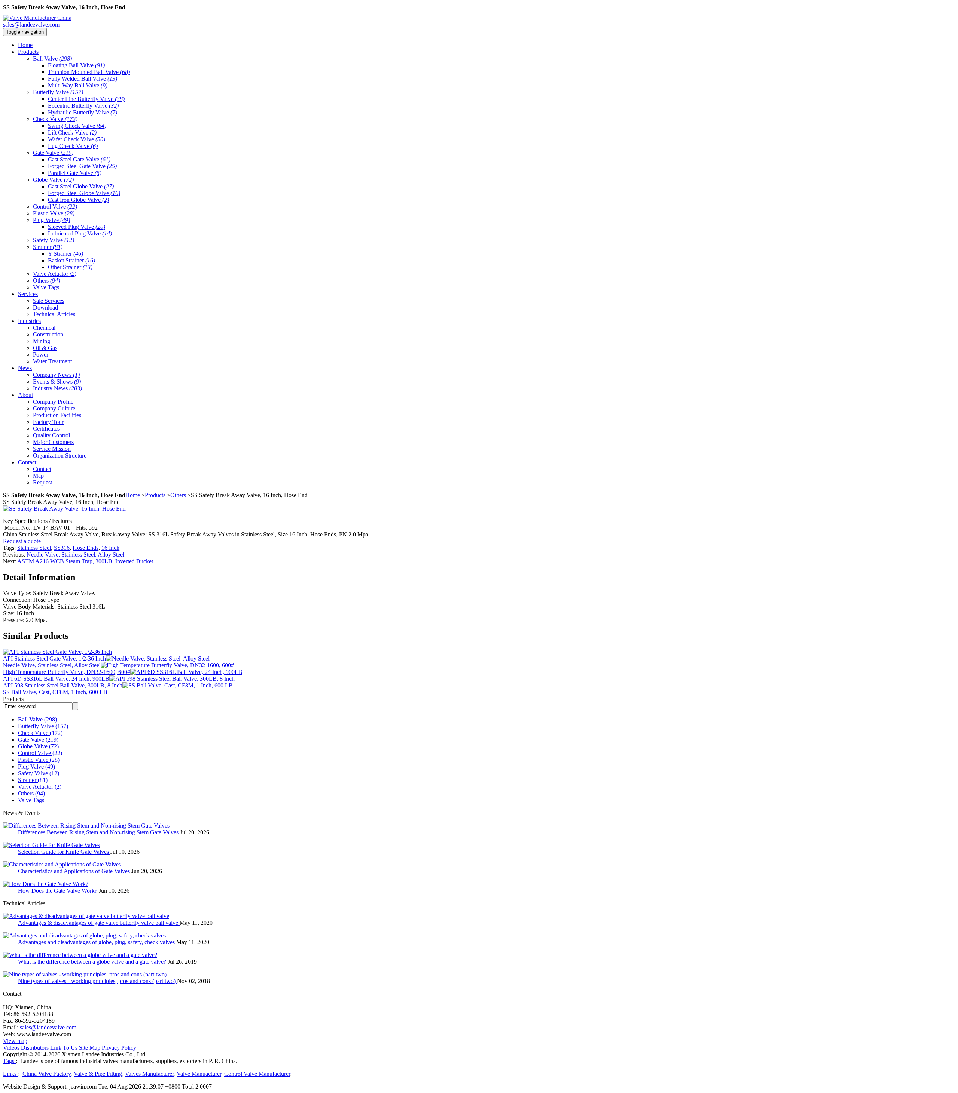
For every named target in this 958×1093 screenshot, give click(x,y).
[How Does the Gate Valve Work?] (45, 884)
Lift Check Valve (72, 132)
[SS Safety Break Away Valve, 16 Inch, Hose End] (64, 508)
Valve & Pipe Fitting (98, 1074)
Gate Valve (53, 153)
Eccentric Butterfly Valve (83, 105)
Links (10, 1074)
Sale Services (48, 301)
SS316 (62, 548)
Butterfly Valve (58, 92)
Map (38, 475)
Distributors (35, 1047)
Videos (11, 1047)
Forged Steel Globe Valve (84, 193)
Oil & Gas (45, 348)
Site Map (89, 1047)
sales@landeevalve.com (31, 24)
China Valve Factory (46, 1074)
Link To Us (63, 1047)
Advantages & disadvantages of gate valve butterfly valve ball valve (99, 923)
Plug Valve (51, 220)
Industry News (57, 388)
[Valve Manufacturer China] (37, 18)
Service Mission (52, 449)
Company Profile (53, 401)
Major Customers (53, 442)
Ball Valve (52, 58)
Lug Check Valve (73, 146)
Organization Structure (59, 455)
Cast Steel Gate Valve (79, 159)
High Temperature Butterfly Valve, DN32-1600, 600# (66, 672)
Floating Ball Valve (76, 65)
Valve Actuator (54, 274)
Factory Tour (48, 422)
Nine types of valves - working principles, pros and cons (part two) (97, 981)
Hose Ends (85, 548)
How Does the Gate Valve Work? (58, 890)
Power (40, 354)
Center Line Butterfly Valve (86, 99)
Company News (56, 375)
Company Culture (54, 408)
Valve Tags (46, 287)
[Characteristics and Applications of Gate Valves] (62, 864)
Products (155, 495)
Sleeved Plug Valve (76, 227)
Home (132, 495)
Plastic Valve (53, 213)
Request (42, 482)
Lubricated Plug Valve (80, 233)
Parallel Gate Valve (74, 173)
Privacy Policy (119, 1047)
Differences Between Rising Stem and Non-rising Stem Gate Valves (99, 832)
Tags (9, 1061)
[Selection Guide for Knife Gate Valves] (51, 845)
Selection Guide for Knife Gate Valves (64, 852)
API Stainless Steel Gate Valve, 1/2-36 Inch (54, 658)
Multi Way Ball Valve (77, 85)
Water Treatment (52, 361)
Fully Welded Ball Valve (82, 79)
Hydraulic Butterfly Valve (82, 112)
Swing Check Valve (77, 126)
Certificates (46, 428)
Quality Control (51, 435)
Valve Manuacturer (199, 1074)
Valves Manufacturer (149, 1074)
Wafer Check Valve (76, 139)
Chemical (44, 327)
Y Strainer (65, 253)
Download (45, 307)
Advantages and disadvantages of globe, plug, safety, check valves (97, 942)
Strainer (47, 247)
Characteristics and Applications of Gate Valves (74, 871)
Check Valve (55, 119)
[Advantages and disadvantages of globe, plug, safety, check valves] (84, 935)
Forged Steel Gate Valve (82, 166)
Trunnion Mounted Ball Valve (89, 72)
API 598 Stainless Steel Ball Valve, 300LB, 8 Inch (62, 685)
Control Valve (55, 206)
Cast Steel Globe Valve (81, 186)
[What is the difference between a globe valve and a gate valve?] (80, 955)
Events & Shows (57, 381)
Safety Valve (53, 240)
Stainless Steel (34, 548)
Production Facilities (57, 415)
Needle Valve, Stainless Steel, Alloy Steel (75, 554)
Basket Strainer (71, 260)
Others (46, 280)
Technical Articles (54, 314)
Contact (42, 469)
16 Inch (110, 548)
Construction (48, 334)
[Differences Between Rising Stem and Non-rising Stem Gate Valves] (86, 825)
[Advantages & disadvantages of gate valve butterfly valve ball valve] (86, 916)
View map (15, 1041)
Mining (41, 341)
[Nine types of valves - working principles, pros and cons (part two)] (85, 974)
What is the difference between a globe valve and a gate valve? (93, 961)
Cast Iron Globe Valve (78, 200)
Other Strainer (70, 267)
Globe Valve (53, 179)
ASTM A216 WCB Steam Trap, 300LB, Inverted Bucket (85, 561)
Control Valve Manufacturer (257, 1074)
